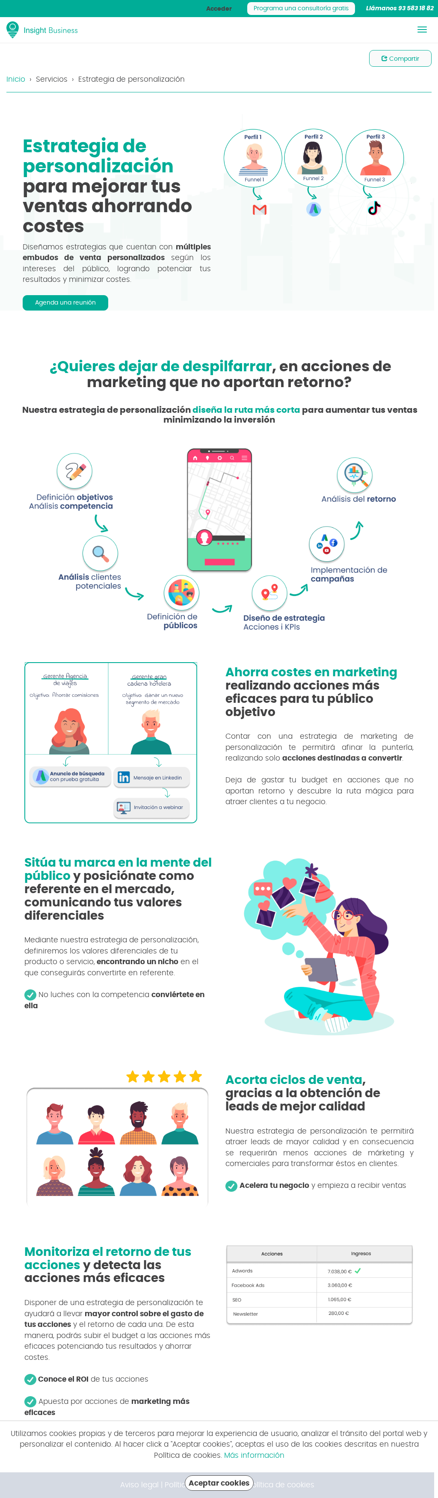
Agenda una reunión (65, 303)
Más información (254, 1455)
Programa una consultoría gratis (301, 9)
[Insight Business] (42, 29)
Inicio (15, 79)
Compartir (403, 59)
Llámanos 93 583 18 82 (400, 9)
